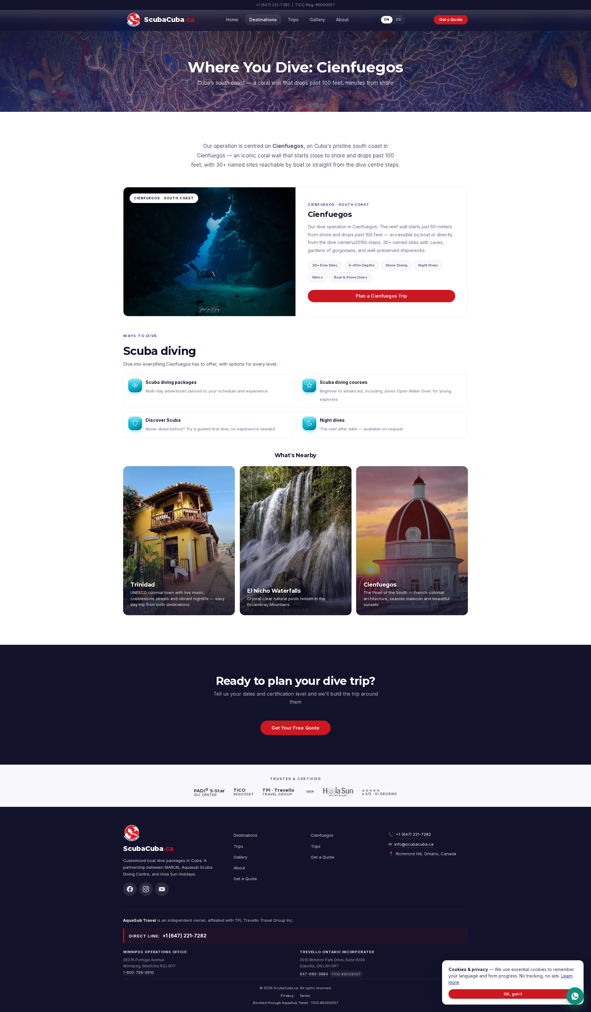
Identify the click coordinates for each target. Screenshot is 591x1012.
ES (398, 19)
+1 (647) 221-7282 (413, 834)
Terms (305, 996)
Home (232, 19)
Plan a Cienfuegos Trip (381, 296)
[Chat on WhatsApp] (575, 996)
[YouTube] (162, 889)
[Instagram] (146, 889)
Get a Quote (450, 19)
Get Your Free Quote (295, 728)
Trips (293, 19)
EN (386, 19)
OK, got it (513, 993)
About (342, 19)
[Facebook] (130, 889)
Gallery (317, 19)
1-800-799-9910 (138, 972)
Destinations (263, 19)
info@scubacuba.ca (413, 844)
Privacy (287, 996)
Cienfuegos (322, 835)
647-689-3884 (314, 974)
